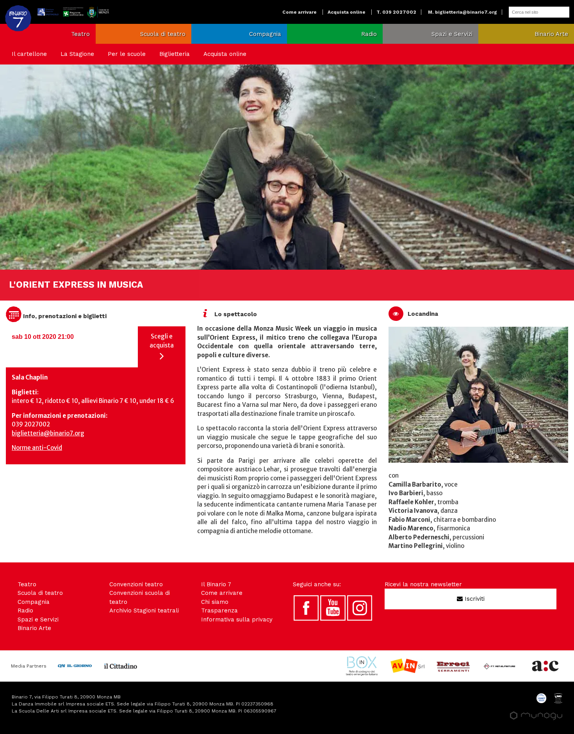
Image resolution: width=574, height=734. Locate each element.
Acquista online (346, 12)
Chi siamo (214, 601)
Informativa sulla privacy (237, 619)
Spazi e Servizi (451, 34)
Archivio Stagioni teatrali (144, 610)
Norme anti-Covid (37, 447)
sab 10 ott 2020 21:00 (43, 336)
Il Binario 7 (216, 584)
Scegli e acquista (162, 341)
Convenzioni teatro (136, 584)
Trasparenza (219, 610)
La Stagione (77, 53)
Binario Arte (551, 34)
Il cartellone (29, 53)
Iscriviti (474, 598)
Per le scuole (127, 53)
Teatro (80, 34)
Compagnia (265, 34)
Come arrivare (299, 12)
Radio (369, 34)
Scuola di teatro (162, 34)
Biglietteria (174, 53)
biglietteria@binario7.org (48, 433)
